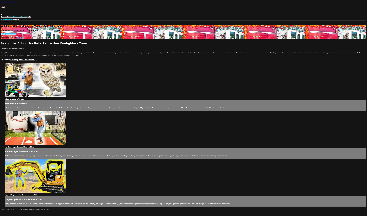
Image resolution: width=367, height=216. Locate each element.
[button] (1, 14)
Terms (7, 209)
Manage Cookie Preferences (33, 209)
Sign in (28, 17)
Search (10, 17)
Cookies (19, 209)
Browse (4, 17)
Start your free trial (8, 34)
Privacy (13, 209)
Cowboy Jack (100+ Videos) (10, 48)
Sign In (16, 19)
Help (3, 209)
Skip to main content (8, 2)
